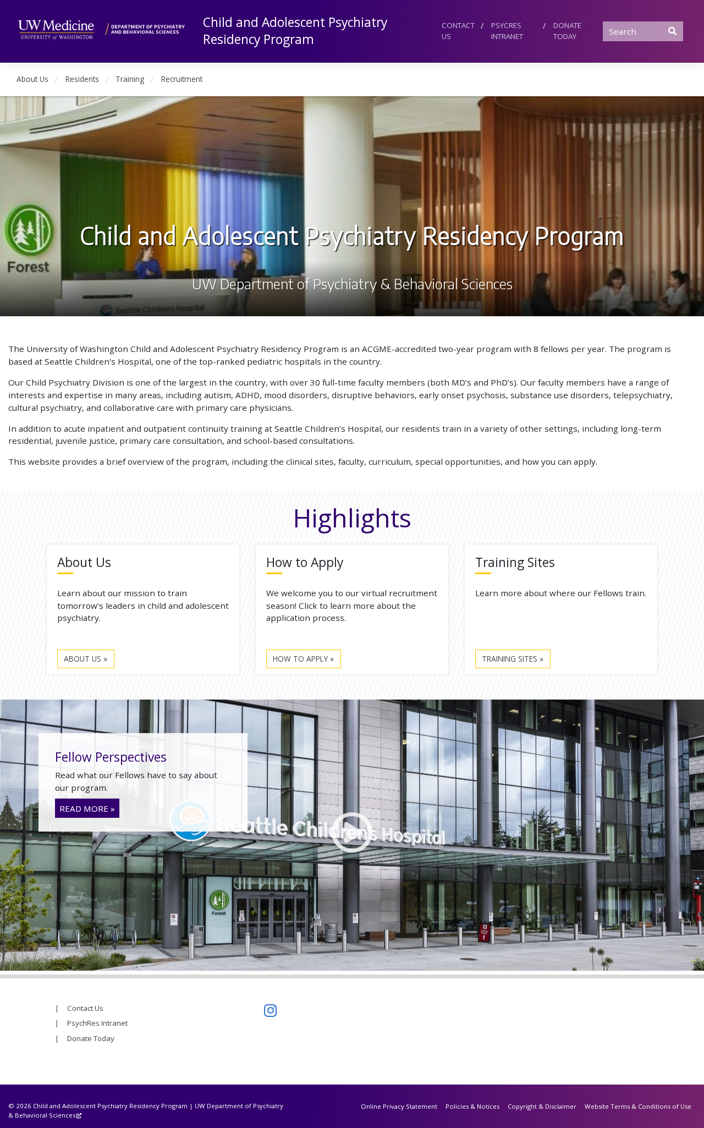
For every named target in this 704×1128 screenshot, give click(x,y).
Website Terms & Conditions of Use (638, 1106)
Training (130, 79)
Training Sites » (512, 658)
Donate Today (567, 30)
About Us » (85, 658)
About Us (32, 79)
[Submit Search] (672, 30)
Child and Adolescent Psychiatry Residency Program (295, 31)
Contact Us (458, 30)
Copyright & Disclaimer (542, 1106)
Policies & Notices (472, 1106)
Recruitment (181, 79)
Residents (82, 79)
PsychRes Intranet (97, 1023)
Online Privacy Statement (399, 1106)
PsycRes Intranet (507, 30)
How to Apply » (303, 658)
